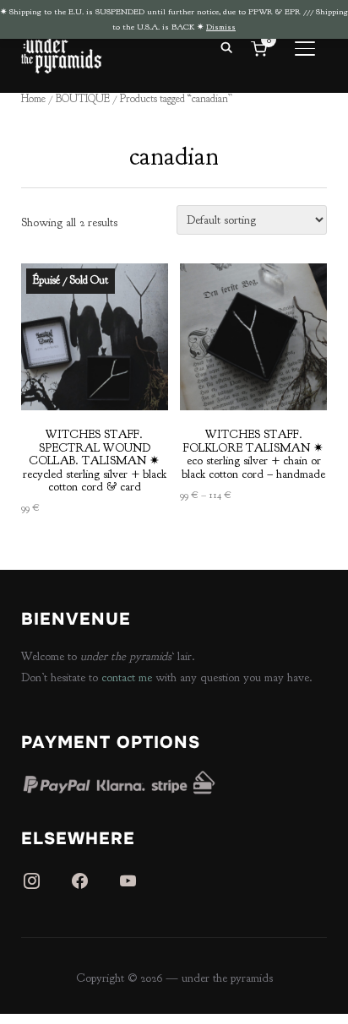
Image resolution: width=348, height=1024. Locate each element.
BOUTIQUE (83, 99)
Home (33, 99)
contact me (126, 677)
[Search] (226, 46)
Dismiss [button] (221, 26)
